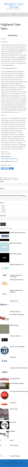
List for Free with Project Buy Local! (19, 391)
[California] (14, 211)
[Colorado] (14, 212)
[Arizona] (14, 208)
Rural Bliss (12, 431)
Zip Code (3, 215)
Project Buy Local (14, 5)
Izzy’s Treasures (14, 445)
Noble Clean (13, 357)
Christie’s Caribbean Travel (16, 264)
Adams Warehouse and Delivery (18, 232)
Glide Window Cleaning (15, 243)
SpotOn (12, 440)
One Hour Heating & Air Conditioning (16, 275)
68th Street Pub (14, 409)
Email (2, 188)
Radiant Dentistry (14, 325)
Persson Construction (15, 336)
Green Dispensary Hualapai (17, 383)
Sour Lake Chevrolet (15, 378)
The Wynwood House (15, 311)
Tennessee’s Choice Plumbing (17, 346)
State (2, 202)
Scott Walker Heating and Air (17, 314)
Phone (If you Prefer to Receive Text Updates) (13, 195)
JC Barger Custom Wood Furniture (18, 368)
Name (2, 181)
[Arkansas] (14, 210)
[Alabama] (14, 205)
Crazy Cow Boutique (15, 456)
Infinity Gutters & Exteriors (17, 279)
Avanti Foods (13, 402)
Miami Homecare (14, 301)
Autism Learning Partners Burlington (16, 291)
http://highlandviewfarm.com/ (9, 158)
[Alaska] (14, 207)
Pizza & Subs (13, 422)
